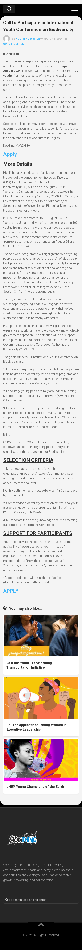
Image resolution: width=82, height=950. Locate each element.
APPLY (11, 591)
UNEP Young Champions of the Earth (35, 787)
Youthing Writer (28, 38)
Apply (10, 154)
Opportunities (13, 43)
